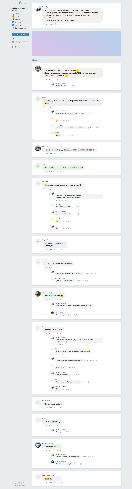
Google (17, 16)
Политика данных (20, 485)
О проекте (21, 482)
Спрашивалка (20, 47)
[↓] (63, 24)
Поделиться (66, 24)
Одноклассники (20, 28)
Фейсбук (18, 22)
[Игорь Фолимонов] (38, 445)
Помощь (23, 484)
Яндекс (17, 19)
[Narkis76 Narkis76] (38, 294)
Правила (17, 484)
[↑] (60, 24)
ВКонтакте (18, 25)
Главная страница (21, 39)
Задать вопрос (21, 34)
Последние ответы (21, 42)
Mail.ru (17, 13)
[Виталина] (38, 148)
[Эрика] (38, 69)
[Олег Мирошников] (38, 9)
